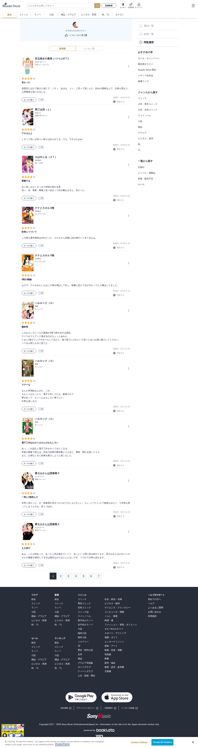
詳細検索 (109, 5)
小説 (140, 121)
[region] (99, 742)
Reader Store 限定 (147, 70)
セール (141, 184)
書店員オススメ (145, 64)
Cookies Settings (139, 742)
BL (139, 144)
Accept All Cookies (162, 742)
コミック (142, 98)
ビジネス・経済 (145, 138)
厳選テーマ (143, 81)
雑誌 (140, 127)
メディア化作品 (145, 75)
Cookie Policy (62, 745)
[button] (129, 708)
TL (139, 150)
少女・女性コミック (147, 110)
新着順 (62, 48)
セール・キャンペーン (149, 58)
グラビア (142, 132)
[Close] (193, 742)
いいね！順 (89, 48)
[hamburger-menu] (193, 5)
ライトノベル (144, 115)
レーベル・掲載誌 (146, 173)
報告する (120, 102)
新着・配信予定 (145, 178)
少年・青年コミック (147, 104)
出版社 (141, 167)
